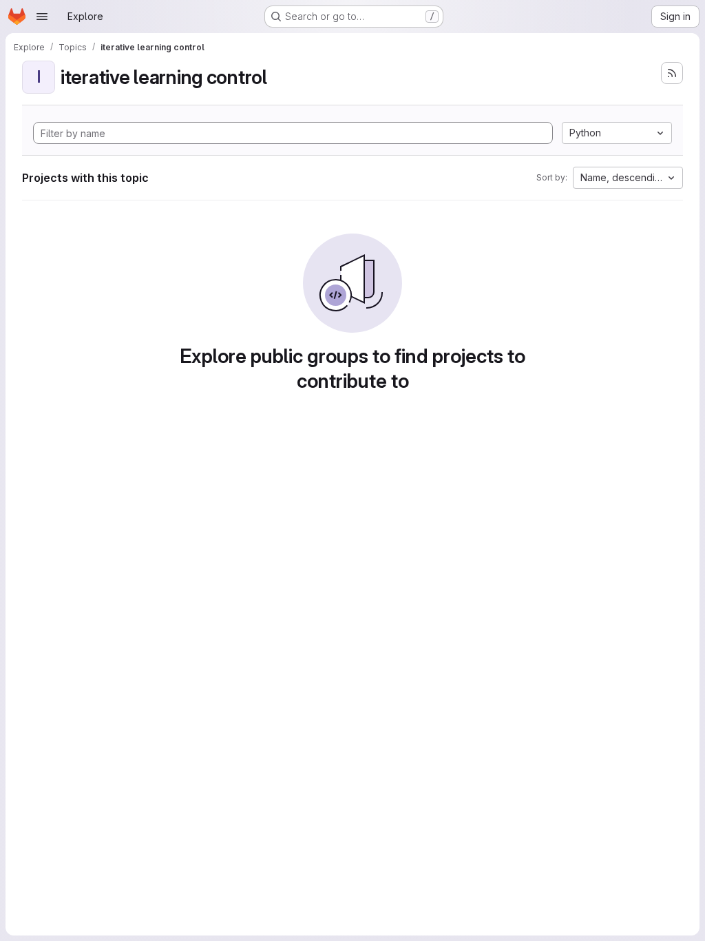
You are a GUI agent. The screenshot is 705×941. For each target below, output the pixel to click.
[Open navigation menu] (42, 17)
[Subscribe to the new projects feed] (672, 73)
